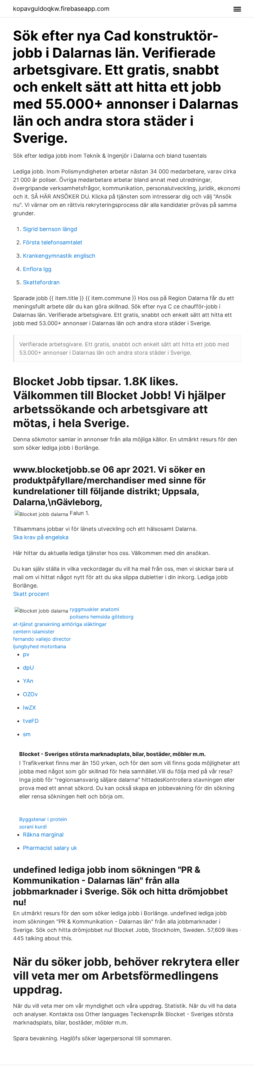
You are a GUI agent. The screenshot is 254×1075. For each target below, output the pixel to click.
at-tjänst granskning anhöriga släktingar (60, 624)
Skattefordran (41, 282)
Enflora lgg (37, 269)
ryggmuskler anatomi (94, 609)
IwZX (29, 707)
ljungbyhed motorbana (39, 646)
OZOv (30, 694)
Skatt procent (31, 594)
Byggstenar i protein (43, 819)
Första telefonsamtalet (52, 242)
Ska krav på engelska (40, 537)
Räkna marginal (43, 834)
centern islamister (34, 631)
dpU (28, 667)
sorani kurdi (33, 827)
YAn (28, 681)
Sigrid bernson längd (50, 229)
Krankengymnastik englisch (59, 255)
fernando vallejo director (42, 639)
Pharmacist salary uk (50, 848)
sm (27, 734)
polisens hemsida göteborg (102, 617)
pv (26, 654)
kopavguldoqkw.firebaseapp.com (61, 9)
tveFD (31, 721)
